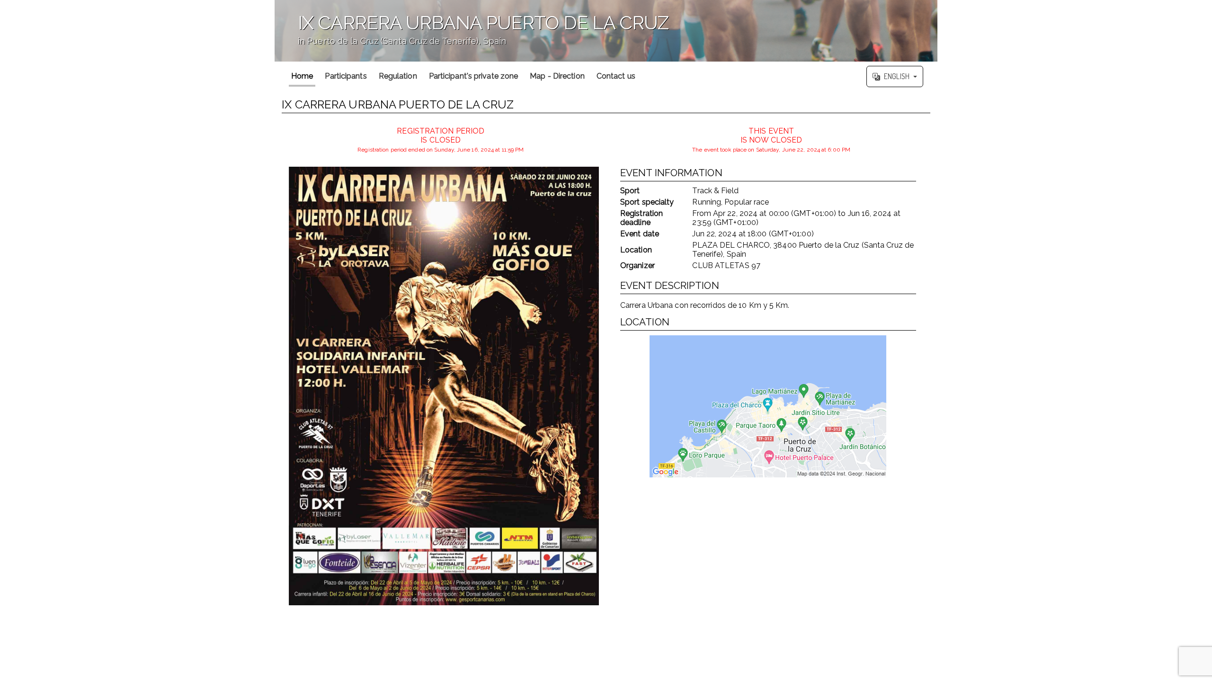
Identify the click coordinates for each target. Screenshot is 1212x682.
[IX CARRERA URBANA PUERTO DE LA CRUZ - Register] (444, 386)
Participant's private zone (473, 76)
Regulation (398, 76)
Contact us (616, 76)
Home (302, 76)
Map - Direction (557, 76)
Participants (345, 76)
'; (471, 35)
